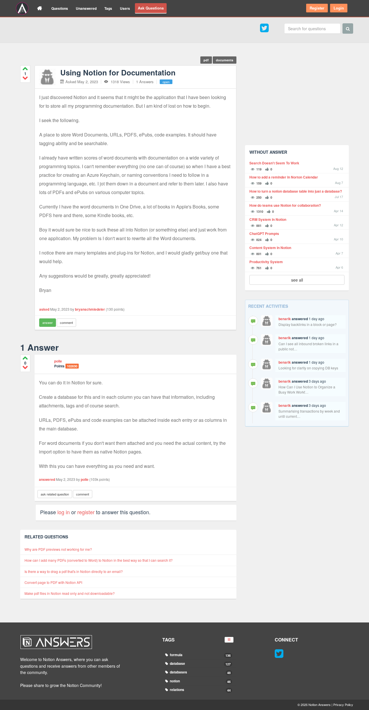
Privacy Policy (343, 704)
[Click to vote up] (25, 69)
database (200, 663)
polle (58, 361)
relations (200, 689)
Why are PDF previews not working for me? (58, 549)
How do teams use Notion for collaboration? (285, 205)
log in (63, 512)
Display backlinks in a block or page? (307, 324)
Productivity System (266, 261)
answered (47, 479)
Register (317, 8)
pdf (206, 60)
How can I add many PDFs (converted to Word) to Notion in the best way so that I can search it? (99, 560)
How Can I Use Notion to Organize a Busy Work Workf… (306, 389)
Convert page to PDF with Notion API (53, 582)
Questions (59, 8)
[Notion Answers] (22, 8)
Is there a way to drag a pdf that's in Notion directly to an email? (74, 571)
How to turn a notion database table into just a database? (295, 191)
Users (125, 8)
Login (339, 8)
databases (200, 672)
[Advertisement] (297, 100)
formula (200, 655)
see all (297, 280)
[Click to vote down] (25, 78)
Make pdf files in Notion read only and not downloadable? (70, 593)
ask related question (55, 494)
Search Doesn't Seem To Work (274, 163)
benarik (284, 318)
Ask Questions (151, 8)
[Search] (347, 28)
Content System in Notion (270, 247)
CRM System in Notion (267, 219)
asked (44, 309)
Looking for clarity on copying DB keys (308, 367)
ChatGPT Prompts (264, 233)
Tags (108, 8)
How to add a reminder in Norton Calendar (283, 177)
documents (224, 60)
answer (47, 322)
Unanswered (86, 8)
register (86, 512)
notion (200, 681)
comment (66, 322)
